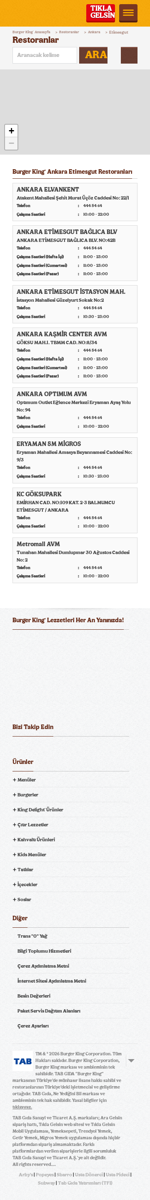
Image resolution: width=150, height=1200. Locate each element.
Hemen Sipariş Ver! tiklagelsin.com (45, 705)
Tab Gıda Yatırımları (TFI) (85, 1182)
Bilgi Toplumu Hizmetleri (44, 951)
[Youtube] (50, 749)
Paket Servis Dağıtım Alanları (49, 1010)
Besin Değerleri (34, 995)
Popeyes (45, 1174)
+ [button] (11, 131)
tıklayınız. (22, 1107)
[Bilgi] (129, 55)
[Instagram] (65, 749)
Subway (46, 1182)
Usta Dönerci (89, 1174)
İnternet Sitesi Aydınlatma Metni (52, 980)
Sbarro (64, 1174)
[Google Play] (75, 642)
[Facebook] (19, 749)
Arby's (26, 1174)
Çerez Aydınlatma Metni (43, 965)
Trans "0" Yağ (33, 936)
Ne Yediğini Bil (45, 675)
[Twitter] (34, 749)
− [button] (11, 143)
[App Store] (32, 642)
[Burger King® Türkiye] (23, 13)
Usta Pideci (118, 1174)
